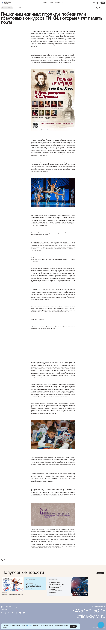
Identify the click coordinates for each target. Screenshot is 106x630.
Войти (103, 2)
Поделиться (102, 7)
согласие (29, 625)
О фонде (51, 2)
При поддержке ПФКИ (7, 7)
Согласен (73, 626)
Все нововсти (100, 573)
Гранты (45, 2)
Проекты (57, 2)
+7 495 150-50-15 (87, 610)
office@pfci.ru (91, 616)
